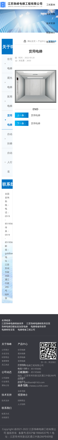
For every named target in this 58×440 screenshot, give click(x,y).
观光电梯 (9, 82)
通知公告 (5, 385)
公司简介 (5, 349)
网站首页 (32, 41)
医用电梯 (9, 101)
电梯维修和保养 (38, 326)
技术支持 (50, 23)
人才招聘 (21, 404)
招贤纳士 (50, 32)
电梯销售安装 (8, 329)
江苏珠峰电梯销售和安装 (38, 323)
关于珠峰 (7, 344)
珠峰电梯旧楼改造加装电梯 (15, 326)
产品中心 (42, 41)
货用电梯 (9, 120)
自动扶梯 (9, 138)
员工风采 (5, 364)
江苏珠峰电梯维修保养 (12, 323)
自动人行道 (9, 162)
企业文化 (5, 353)
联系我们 (50, 41)
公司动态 (7, 372)
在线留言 (5, 417)
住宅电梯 (9, 63)
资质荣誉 (5, 361)
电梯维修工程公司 (26, 329)
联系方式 (5, 413)
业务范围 (50, 13)
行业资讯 (5, 381)
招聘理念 (21, 400)
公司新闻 (5, 378)
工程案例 (50, 4)
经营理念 (5, 357)
